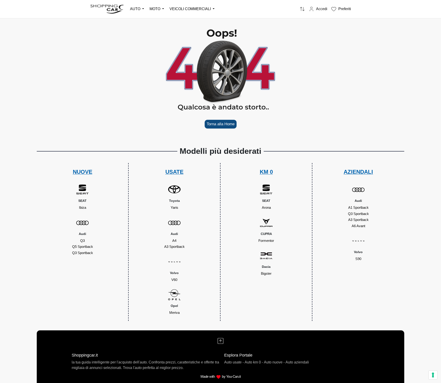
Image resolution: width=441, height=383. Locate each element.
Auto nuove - (274, 362)
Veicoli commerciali (191, 9)
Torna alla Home (221, 124)
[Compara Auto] (302, 9)
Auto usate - (234, 362)
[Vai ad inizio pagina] (220, 341)
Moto (155, 9)
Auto (135, 9)
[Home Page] (107, 9)
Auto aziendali (297, 362)
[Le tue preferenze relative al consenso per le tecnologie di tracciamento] (433, 375)
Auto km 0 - (254, 362)
